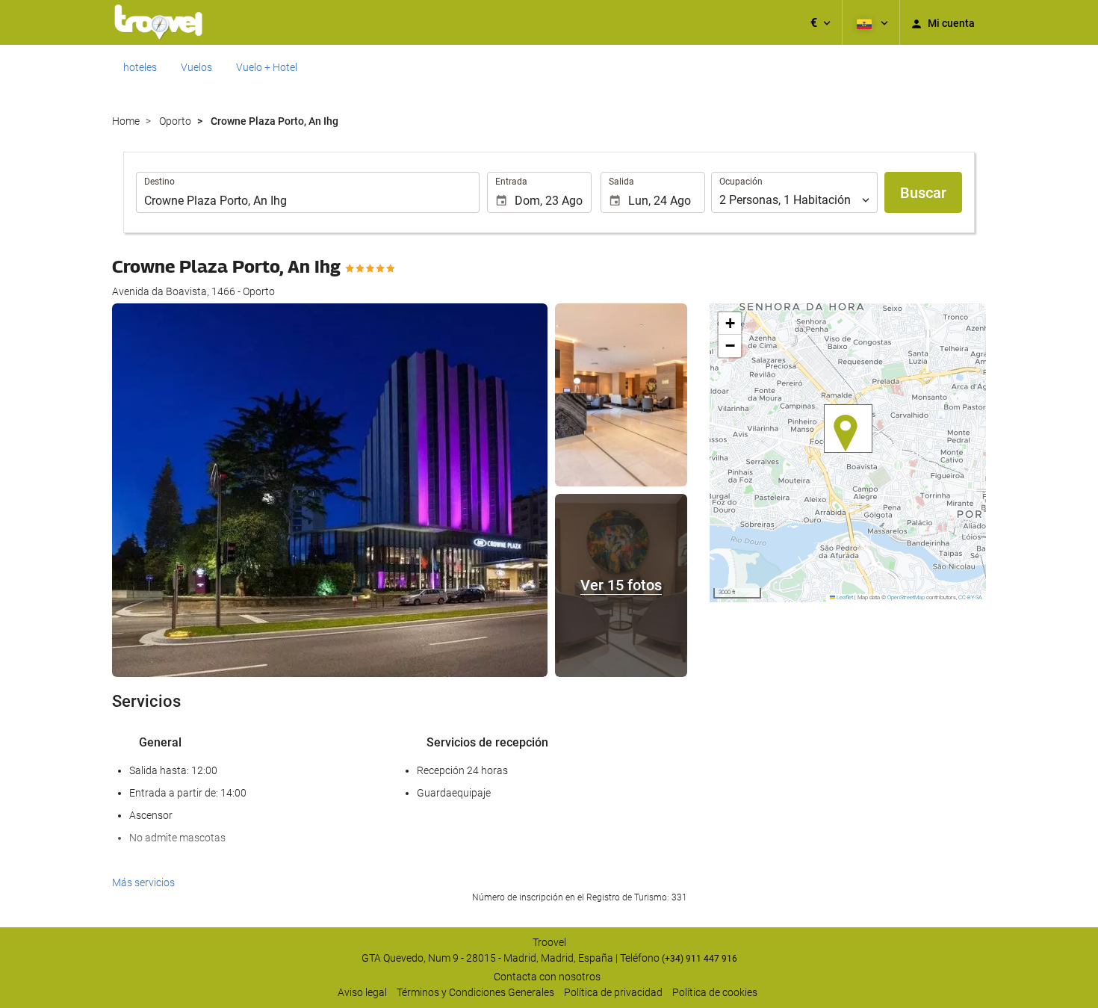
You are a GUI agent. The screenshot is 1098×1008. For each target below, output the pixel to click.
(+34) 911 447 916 (699, 958)
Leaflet (844, 597)
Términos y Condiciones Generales (475, 992)
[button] (820, 22)
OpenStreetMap (906, 597)
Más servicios (143, 882)
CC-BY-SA (970, 597)
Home (126, 121)
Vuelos (196, 67)
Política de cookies (714, 992)
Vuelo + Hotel (266, 67)
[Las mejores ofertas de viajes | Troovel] (158, 22)
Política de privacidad (613, 992)
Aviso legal (362, 992)
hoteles (140, 67)
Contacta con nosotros (547, 977)
